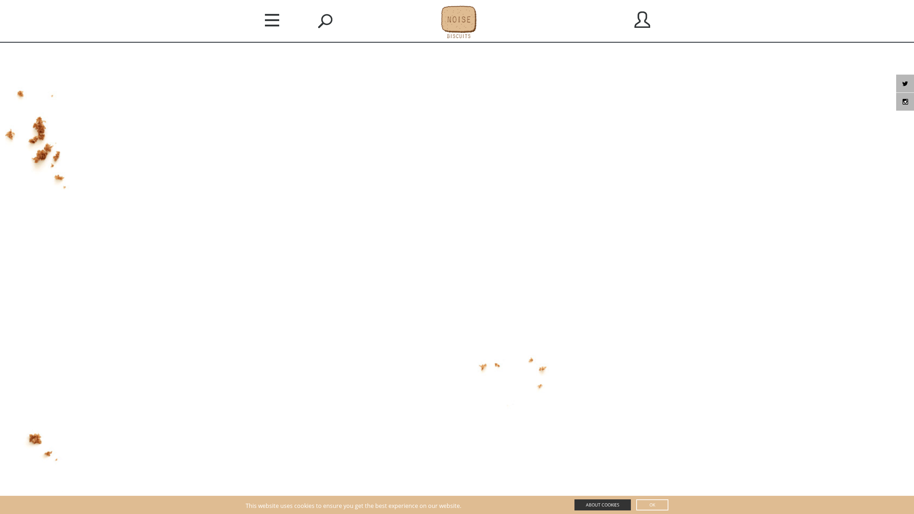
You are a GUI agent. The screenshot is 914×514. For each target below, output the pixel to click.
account (642, 19)
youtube (905, 102)
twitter (905, 83)
